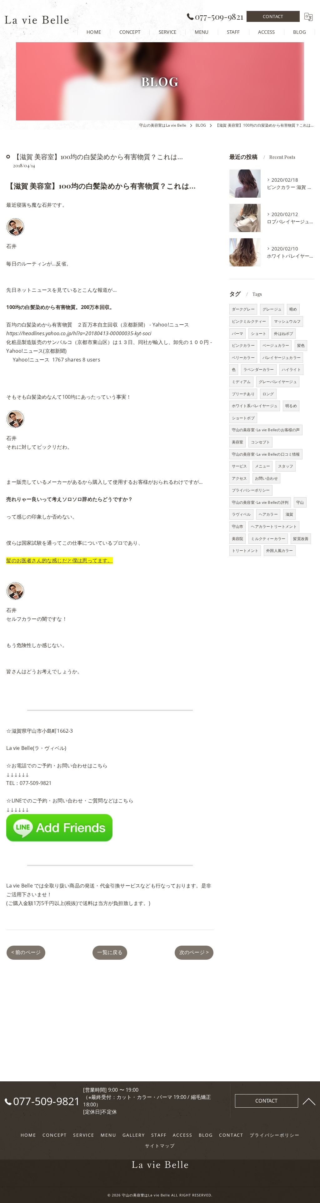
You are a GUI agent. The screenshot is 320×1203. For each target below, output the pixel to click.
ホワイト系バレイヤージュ (255, 405)
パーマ (237, 333)
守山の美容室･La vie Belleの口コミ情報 (266, 454)
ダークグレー (243, 309)
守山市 (237, 526)
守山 (300, 502)
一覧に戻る (109, 952)
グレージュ (272, 309)
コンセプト (260, 442)
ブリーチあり (243, 394)
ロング (268, 394)
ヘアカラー (268, 514)
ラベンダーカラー (258, 369)
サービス (239, 466)
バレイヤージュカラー (281, 357)
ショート (258, 333)
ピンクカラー (243, 345)
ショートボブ (243, 418)
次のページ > (194, 952)
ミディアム (241, 381)
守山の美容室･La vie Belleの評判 (260, 502)
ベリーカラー (243, 357)
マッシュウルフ (287, 321)
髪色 (301, 345)
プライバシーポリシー (251, 490)
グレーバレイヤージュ (278, 381)
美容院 (237, 538)
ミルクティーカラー (268, 538)
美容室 (237, 442)
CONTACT (273, 16)
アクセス (239, 478)
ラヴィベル (241, 514)
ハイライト (291, 369)
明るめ (291, 405)
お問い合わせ (266, 478)
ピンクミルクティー (249, 321)
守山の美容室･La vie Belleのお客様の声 (266, 429)
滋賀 (289, 514)
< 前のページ (26, 952)
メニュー (262, 466)
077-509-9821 (36, 783)
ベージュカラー (275, 345)
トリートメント (245, 550)
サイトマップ (160, 1146)
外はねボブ (283, 333)
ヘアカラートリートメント (274, 526)
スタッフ (285, 466)
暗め (293, 309)
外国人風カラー (279, 550)
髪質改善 (300, 538)
